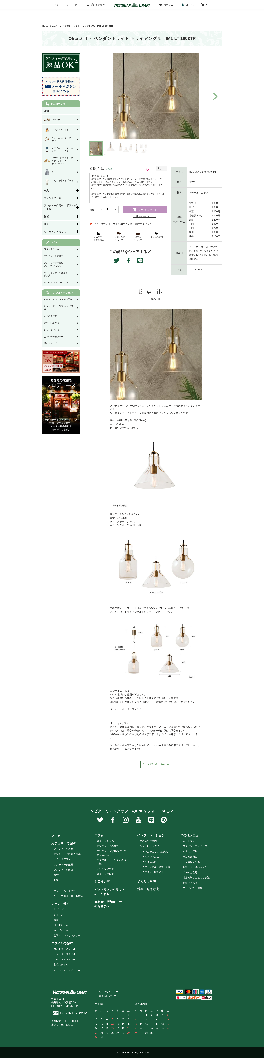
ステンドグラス (62, 859)
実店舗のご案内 (148, 841)
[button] (214, 96)
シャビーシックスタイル (67, 969)
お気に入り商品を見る (195, 867)
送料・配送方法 (148, 889)
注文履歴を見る (191, 862)
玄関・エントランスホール (68, 935)
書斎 (56, 919)
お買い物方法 (152, 856)
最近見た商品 (190, 856)
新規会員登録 (190, 851)
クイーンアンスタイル (66, 959)
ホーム (56, 835)
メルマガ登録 (190, 872)
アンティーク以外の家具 (67, 854)
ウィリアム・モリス (65, 891)
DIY (56, 885)
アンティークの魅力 (108, 846)
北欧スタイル (61, 964)
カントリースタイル (65, 949)
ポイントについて (154, 871)
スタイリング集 (105, 868)
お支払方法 (150, 861)
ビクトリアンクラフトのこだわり (109, 892)
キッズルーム (61, 930)
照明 (56, 880)
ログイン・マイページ (195, 846)
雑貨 (56, 875)
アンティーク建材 (63, 864)
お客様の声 (102, 881)
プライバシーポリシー (195, 888)
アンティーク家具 (63, 849)
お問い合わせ (190, 883)
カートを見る (190, 841)
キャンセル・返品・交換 (157, 866)
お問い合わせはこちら (144, 216)
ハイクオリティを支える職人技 (111, 862)
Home (45, 26)
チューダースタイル (65, 954)
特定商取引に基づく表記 (196, 877)
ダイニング (60, 914)
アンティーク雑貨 (63, 869)
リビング (58, 909)
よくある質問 (146, 881)
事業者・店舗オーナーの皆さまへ (109, 904)
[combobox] (71, 5)
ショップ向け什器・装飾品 (68, 896)
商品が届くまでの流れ (156, 851)
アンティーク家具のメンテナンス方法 (111, 853)
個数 (91, 210)
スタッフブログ (105, 874)
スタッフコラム (105, 841)
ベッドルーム (61, 925)
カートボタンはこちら (153, 764)
